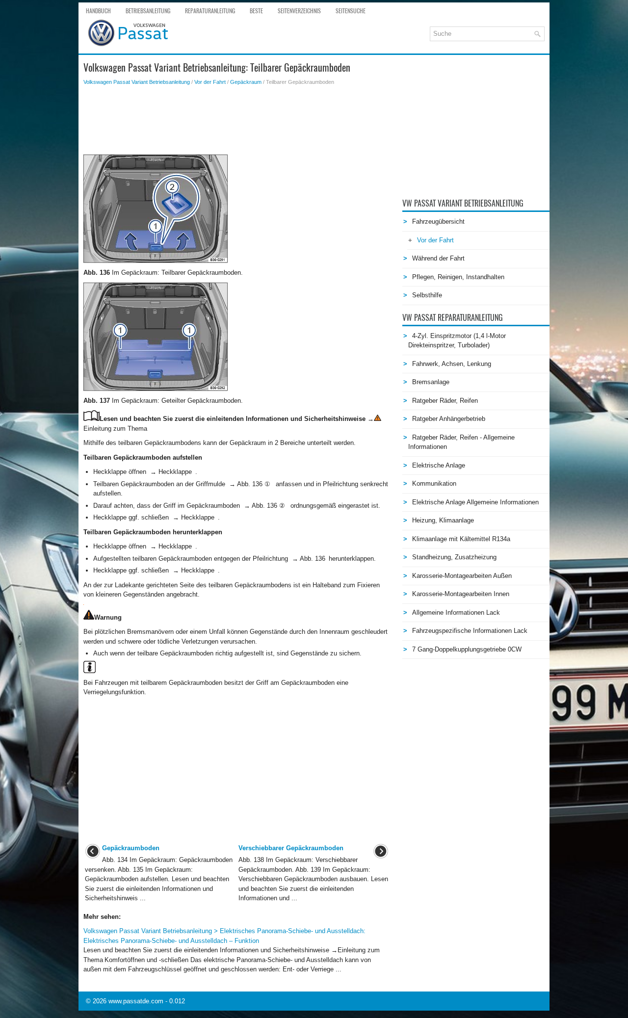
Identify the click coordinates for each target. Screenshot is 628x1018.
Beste (256, 11)
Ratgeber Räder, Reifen (445, 400)
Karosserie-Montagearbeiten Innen (460, 594)
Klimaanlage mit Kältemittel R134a (461, 539)
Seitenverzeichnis (299, 11)
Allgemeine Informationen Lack (456, 612)
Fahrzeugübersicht (438, 221)
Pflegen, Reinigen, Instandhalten (458, 277)
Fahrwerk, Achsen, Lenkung (451, 363)
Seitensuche (351, 11)
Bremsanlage (430, 382)
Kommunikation (434, 483)
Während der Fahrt (438, 258)
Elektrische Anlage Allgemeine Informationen (475, 502)
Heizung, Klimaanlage (443, 520)
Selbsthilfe (427, 295)
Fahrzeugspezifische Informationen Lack (469, 630)
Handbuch (98, 11)
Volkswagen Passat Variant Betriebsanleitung (136, 82)
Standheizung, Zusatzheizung (454, 557)
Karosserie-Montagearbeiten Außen (462, 575)
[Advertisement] (236, 120)
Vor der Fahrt (210, 82)
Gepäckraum (246, 82)
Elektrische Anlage (438, 465)
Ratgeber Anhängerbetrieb (448, 418)
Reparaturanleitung (210, 11)
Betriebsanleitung (148, 11)
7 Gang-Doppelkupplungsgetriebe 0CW (467, 649)
